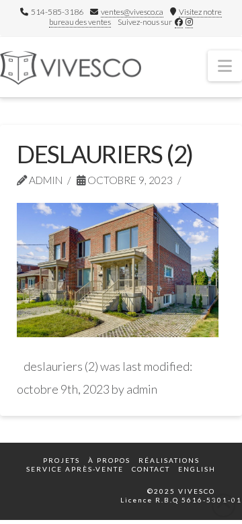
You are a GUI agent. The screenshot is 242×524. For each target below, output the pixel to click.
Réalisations (169, 460)
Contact (151, 469)
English (197, 469)
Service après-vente (75, 469)
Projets (61, 460)
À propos (109, 460)
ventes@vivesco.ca (132, 12)
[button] (225, 65)
